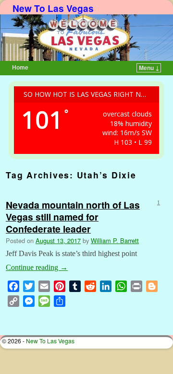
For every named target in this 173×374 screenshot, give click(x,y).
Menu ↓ (149, 67)
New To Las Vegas (53, 8)
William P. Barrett (115, 240)
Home (20, 67)
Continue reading (37, 267)
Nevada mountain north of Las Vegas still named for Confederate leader (73, 216)
